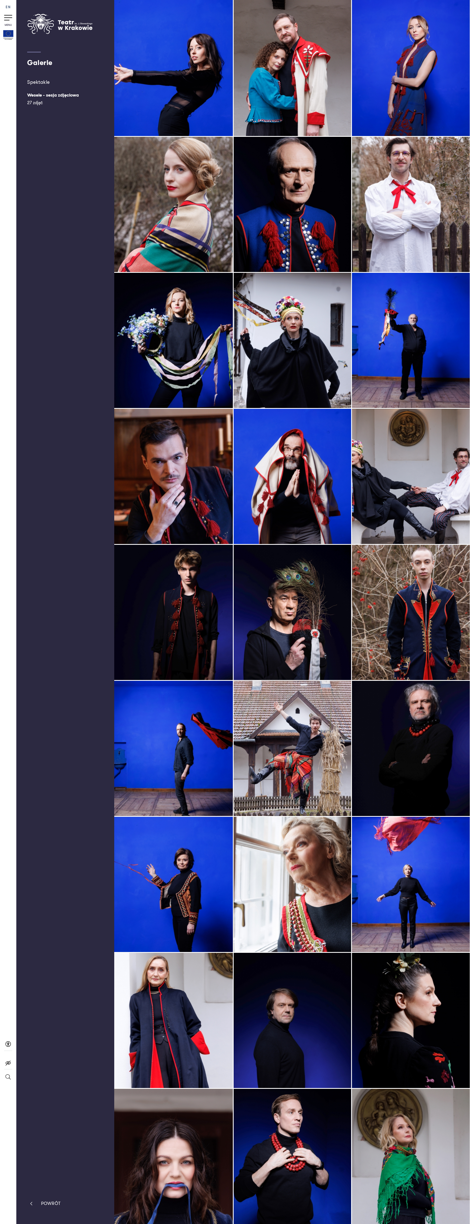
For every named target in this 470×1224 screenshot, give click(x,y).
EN (8, 7)
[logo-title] (59, 32)
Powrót (51, 1203)
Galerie (39, 63)
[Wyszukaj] (8, 1079)
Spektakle (38, 82)
